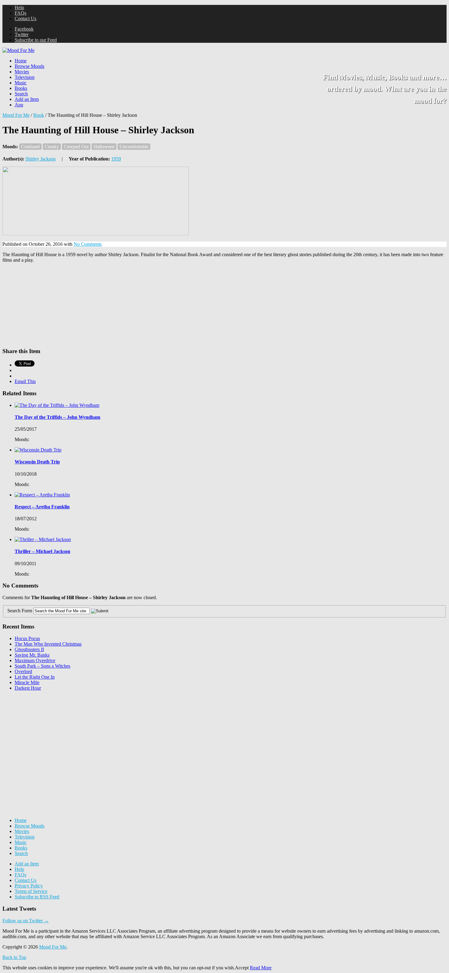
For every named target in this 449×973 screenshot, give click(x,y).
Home (21, 60)
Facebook (24, 28)
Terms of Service (31, 891)
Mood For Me (16, 115)
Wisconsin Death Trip (37, 461)
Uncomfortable (133, 146)
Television (25, 77)
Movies (22, 71)
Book (38, 115)
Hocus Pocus (27, 638)
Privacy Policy (29, 885)
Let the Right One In (35, 677)
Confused (30, 146)
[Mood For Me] (18, 50)
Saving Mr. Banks (32, 655)
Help (19, 7)
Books (21, 88)
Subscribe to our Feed (36, 39)
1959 (116, 158)
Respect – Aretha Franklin (42, 506)
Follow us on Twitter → (25, 920)
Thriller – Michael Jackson (42, 551)
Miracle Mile (27, 682)
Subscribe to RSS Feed (37, 896)
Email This (25, 381)
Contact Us (25, 18)
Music (21, 82)
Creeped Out (76, 146)
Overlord (23, 671)
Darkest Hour (28, 688)
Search (21, 93)
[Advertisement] (48, 734)
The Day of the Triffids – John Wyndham (57, 417)
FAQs (20, 13)
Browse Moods (29, 66)
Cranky (52, 146)
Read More (261, 967)
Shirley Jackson (40, 158)
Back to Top (14, 957)
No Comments (88, 244)
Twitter (21, 34)
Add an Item (27, 99)
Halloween (104, 146)
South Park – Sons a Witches (42, 666)
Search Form (19, 610)
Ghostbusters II (29, 649)
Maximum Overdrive (35, 660)
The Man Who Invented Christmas (48, 644)
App (19, 104)
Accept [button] (242, 967)
